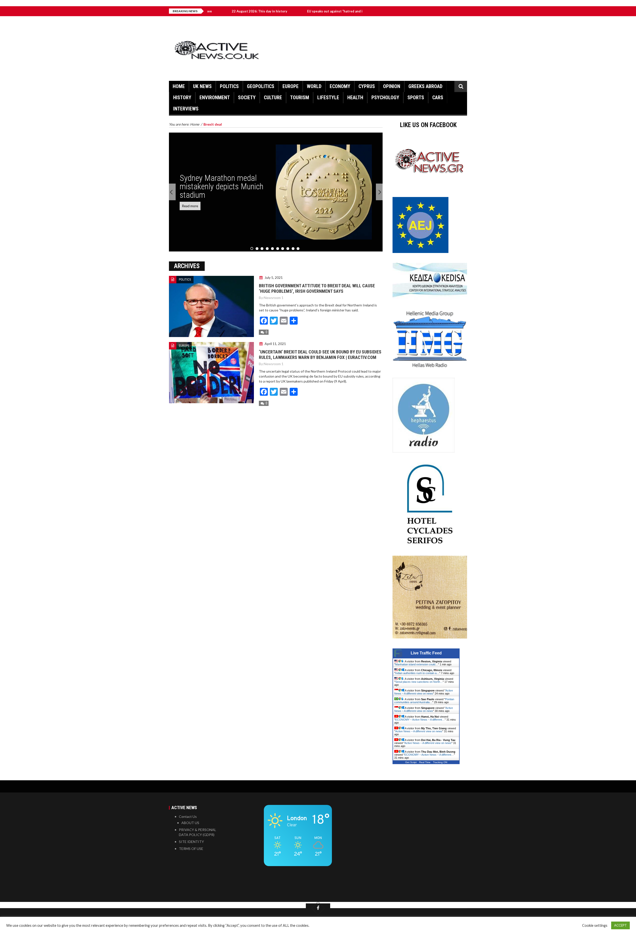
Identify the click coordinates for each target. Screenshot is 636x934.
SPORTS (415, 97)
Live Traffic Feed (426, 653)
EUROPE (290, 86)
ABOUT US (190, 823)
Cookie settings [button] (594, 925)
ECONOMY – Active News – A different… (420, 719)
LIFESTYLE (328, 97)
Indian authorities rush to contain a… (417, 673)
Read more (190, 206)
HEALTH (355, 97)
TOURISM (299, 97)
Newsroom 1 (273, 297)
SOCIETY (247, 97)
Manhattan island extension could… (416, 664)
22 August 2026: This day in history (225, 11)
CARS (437, 97)
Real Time (425, 762)
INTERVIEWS (186, 109)
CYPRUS (366, 86)
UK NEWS (202, 86)
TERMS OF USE (191, 848)
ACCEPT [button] (620, 925)
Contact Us (188, 816)
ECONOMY (340, 86)
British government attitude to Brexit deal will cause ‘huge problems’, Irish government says (317, 288)
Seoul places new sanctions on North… (419, 681)
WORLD (314, 86)
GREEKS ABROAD (425, 86)
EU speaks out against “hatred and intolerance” (310, 11)
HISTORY (182, 97)
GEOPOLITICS (260, 86)
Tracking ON (440, 762)
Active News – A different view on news (423, 692)
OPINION (391, 86)
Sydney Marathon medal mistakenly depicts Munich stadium (221, 186)
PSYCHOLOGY (385, 97)
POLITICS (229, 86)
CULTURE (273, 97)
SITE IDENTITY (191, 841)
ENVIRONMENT (214, 97)
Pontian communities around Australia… (424, 701)
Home (179, 86)
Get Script (411, 762)
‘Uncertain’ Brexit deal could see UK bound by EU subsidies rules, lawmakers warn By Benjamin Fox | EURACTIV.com (320, 354)
